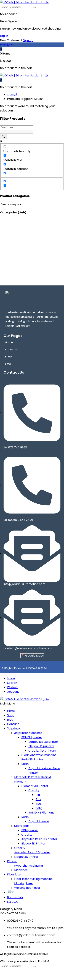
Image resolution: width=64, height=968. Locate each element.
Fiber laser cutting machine (33, 879)
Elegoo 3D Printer (33, 843)
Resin (25, 764)
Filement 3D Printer (34, 786)
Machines (21, 870)
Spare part (22, 826)
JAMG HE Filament (41, 813)
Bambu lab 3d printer (43, 742)
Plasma (12, 861)
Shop (10, 715)
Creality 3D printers (42, 751)
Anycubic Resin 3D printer (39, 839)
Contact (13, 724)
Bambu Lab (15, 897)
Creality (33, 790)
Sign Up (28, 40)
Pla (38, 795)
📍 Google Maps (32, 656)
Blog (10, 720)
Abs (38, 799)
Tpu (38, 804)
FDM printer (29, 830)
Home (11, 711)
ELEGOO (12, 902)
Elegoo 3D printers (41, 746)
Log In (4, 36)
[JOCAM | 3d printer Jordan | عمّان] (24, 2)
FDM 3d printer (31, 737)
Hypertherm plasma (28, 866)
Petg (39, 808)
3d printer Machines (28, 733)
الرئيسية (12, 94)
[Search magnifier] (3, 136)
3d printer (14, 728)
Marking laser (23, 883)
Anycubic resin (38, 821)
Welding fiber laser (27, 888)
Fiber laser (14, 874)
